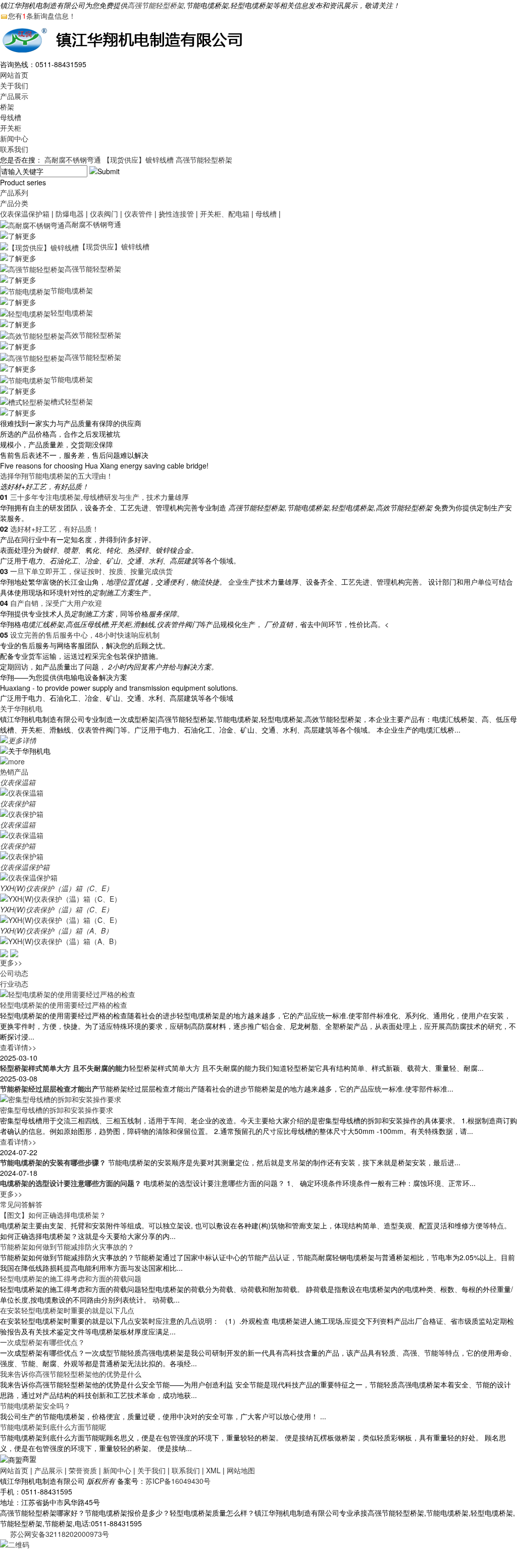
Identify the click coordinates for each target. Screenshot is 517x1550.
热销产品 (14, 771)
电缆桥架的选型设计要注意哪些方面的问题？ (70, 1183)
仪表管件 (138, 214)
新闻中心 (14, 138)
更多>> (11, 962)
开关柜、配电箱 (224, 214)
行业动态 (14, 983)
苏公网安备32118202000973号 (59, 1534)
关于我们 (14, 85)
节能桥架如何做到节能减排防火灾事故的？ (67, 1247)
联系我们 (14, 149)
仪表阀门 (104, 214)
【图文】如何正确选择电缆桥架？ (53, 1215)
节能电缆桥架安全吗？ (35, 1406)
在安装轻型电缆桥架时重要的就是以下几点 (67, 1310)
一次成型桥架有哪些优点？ (42, 1342)
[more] (12, 760)
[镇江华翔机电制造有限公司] (126, 39)
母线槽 (10, 117)
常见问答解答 (21, 1204)
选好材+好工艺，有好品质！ (54, 529)
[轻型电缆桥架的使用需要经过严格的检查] (67, 993)
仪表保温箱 (17, 782)
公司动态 (14, 973)
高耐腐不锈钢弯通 (72, 159)
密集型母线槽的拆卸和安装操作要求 (56, 1110)
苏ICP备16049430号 (178, 1481)
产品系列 (14, 192)
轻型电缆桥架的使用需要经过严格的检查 (63, 1005)
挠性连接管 (176, 214)
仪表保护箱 (17, 803)
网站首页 (14, 75)
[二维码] (14, 1543)
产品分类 (14, 203)
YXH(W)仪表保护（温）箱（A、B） (56, 930)
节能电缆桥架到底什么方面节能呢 (53, 1427)
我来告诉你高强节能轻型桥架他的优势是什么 (70, 1374)
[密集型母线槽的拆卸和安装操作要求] (60, 1098)
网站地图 (241, 1470)
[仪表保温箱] (21, 792)
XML (213, 1470)
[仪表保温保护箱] (29, 877)
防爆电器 (70, 214)
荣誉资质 (83, 1470)
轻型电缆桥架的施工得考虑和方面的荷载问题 (70, 1278)
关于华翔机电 (21, 708)
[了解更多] (18, 235)
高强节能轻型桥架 (155, 5)
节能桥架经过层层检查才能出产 (49, 1088)
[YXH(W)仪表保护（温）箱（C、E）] (60, 898)
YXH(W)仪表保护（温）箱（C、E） (56, 888)
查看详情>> (18, 1047)
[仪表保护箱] (21, 813)
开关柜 (10, 128)
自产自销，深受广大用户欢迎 (56, 603)
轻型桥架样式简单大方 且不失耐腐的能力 (64, 1068)
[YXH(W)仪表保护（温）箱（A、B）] (60, 941)
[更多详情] (18, 740)
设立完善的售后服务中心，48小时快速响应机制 (85, 635)
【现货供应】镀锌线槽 (138, 159)
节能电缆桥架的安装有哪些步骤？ (53, 1162)
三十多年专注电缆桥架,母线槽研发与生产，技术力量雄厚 (99, 497)
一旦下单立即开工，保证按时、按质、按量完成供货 (91, 571)
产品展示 (14, 96)
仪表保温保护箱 (24, 214)
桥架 (7, 106)
